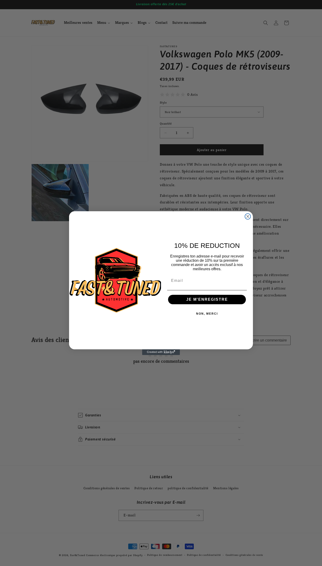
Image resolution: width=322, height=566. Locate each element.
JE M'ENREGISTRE (207, 299)
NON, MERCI (207, 313)
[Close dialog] (248, 216)
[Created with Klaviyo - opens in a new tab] (161, 352)
